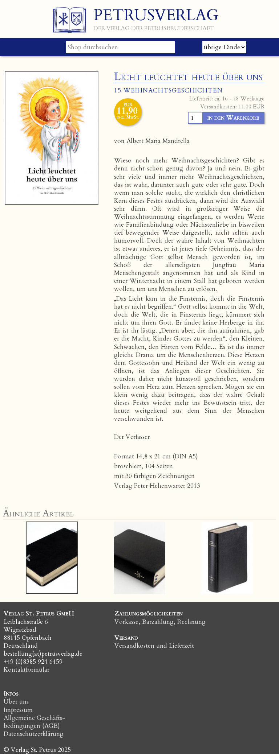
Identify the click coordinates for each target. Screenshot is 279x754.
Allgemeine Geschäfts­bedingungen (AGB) (34, 722)
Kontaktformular (26, 670)
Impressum (18, 710)
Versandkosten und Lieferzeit (154, 646)
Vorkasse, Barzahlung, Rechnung (160, 622)
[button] (28, 558)
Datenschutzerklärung (34, 734)
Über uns (16, 701)
